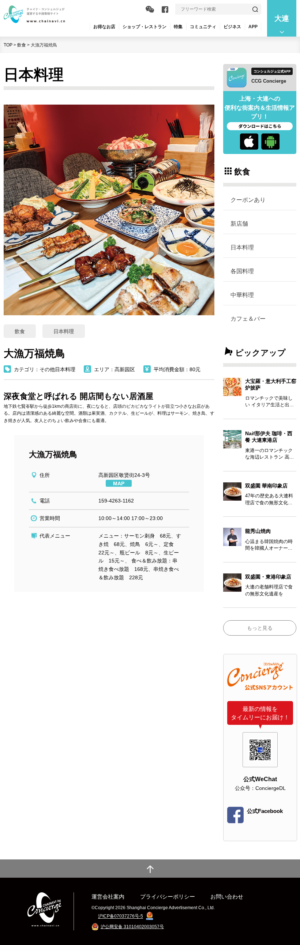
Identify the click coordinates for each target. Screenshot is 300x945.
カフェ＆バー (248, 318)
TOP (8, 45)
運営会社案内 (107, 896)
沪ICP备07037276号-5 (120, 916)
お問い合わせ (226, 896)
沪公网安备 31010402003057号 (132, 926)
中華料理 (242, 294)
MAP (118, 483)
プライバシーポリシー (167, 896)
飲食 (21, 45)
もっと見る (260, 628)
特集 (178, 26)
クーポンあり (248, 199)
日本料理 (242, 247)
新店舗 (239, 223)
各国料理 (242, 271)
